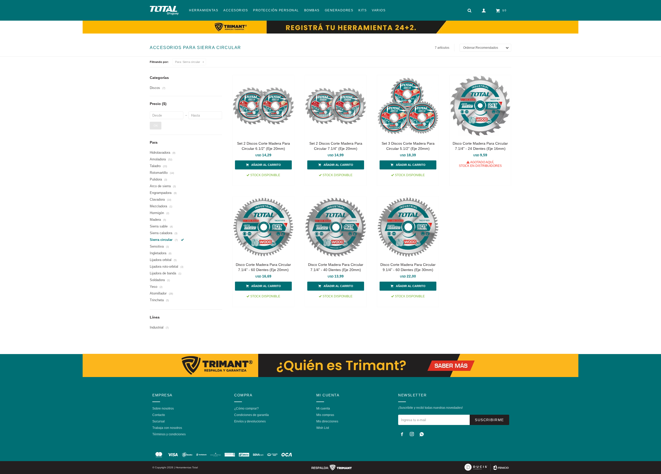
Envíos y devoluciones (250, 421)
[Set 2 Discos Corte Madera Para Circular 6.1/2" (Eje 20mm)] (263, 106)
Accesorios (235, 10)
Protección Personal (276, 10)
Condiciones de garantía (251, 415)
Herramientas (203, 10)
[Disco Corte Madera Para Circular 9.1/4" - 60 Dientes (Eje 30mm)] (408, 227)
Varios (378, 10)
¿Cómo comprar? (246, 408)
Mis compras (325, 415)
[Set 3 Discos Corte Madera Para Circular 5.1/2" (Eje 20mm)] (408, 106)
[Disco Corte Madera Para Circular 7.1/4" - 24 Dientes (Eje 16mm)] (480, 106)
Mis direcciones (327, 421)
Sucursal (158, 421)
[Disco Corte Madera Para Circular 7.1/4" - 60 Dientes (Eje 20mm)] (263, 227)
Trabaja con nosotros (167, 428)
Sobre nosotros (163, 408)
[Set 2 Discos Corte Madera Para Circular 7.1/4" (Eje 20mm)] (336, 106)
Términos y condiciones (169, 434)
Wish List (322, 428)
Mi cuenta (323, 408)
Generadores (339, 10)
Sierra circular (187, 61)
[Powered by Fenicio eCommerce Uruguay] (501, 467)
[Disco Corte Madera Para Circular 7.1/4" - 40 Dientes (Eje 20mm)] (336, 227)
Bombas (312, 10)
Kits (362, 10)
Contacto (158, 415)
